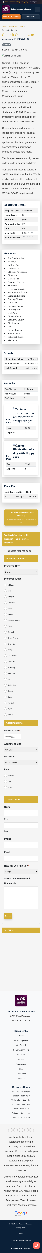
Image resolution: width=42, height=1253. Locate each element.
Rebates (21, 1059)
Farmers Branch (14, 620)
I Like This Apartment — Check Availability (21, 517)
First (6, 819)
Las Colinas (12, 656)
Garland (11, 632)
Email (7, 852)
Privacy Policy (21, 1227)
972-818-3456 (30, 17)
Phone (8, 839)
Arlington (11, 597)
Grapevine (12, 644)
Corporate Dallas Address (21, 1011)
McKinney (11, 667)
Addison (11, 585)
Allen (9, 591)
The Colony (12, 703)
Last (6, 831)
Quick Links (21, 1031)
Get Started (21, 1045)
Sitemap (21, 1079)
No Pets (11, 776)
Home (4, 26)
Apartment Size (13, 744)
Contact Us (21, 1074)
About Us (21, 1055)
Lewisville (11, 662)
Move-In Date (12, 730)
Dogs (10, 787)
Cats (9, 781)
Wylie (10, 709)
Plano (10, 679)
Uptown (10, 715)
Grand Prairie (13, 638)
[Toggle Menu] (37, 9)
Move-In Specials (21, 1040)
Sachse (10, 697)
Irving (10, 650)
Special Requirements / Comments (17, 880)
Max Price (9, 756)
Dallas (10, 609)
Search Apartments (16, 26)
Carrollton (11, 603)
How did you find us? (16, 865)
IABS (21, 1233)
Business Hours (21, 1087)
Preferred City (12, 566)
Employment (21, 1064)
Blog (21, 1069)
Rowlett (10, 691)
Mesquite (11, 673)
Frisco (10, 626)
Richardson (12, 685)
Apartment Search (11, 17)
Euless (10, 614)
